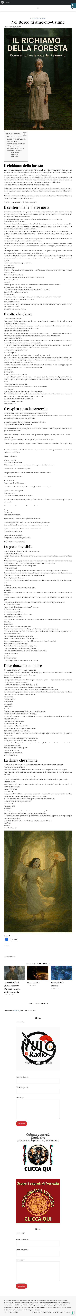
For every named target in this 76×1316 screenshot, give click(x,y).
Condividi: (16, 152)
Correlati (15, 156)
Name (22, 1077)
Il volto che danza (13, 141)
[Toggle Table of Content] (23, 134)
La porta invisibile (13, 146)
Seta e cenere (33, 982)
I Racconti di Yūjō (46, 1312)
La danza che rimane (15, 150)
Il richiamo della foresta (15, 137)
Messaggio (20, 1097)
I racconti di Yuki (38, 18)
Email (22, 1087)
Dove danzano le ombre (16, 148)
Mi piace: (15, 154)
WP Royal (15, 1312)
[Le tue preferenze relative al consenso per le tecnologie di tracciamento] (72, 1312)
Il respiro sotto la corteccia (16, 143)
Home (33, 1312)
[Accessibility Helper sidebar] (73, 5)
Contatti (68, 1312)
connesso (16, 1010)
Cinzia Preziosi (11, 957)
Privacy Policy (20, 1022)
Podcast (62, 1312)
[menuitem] (2, 2)
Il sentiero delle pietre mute (17, 139)
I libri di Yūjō (55, 1312)
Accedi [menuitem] (8, 2)
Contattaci (21, 1124)
